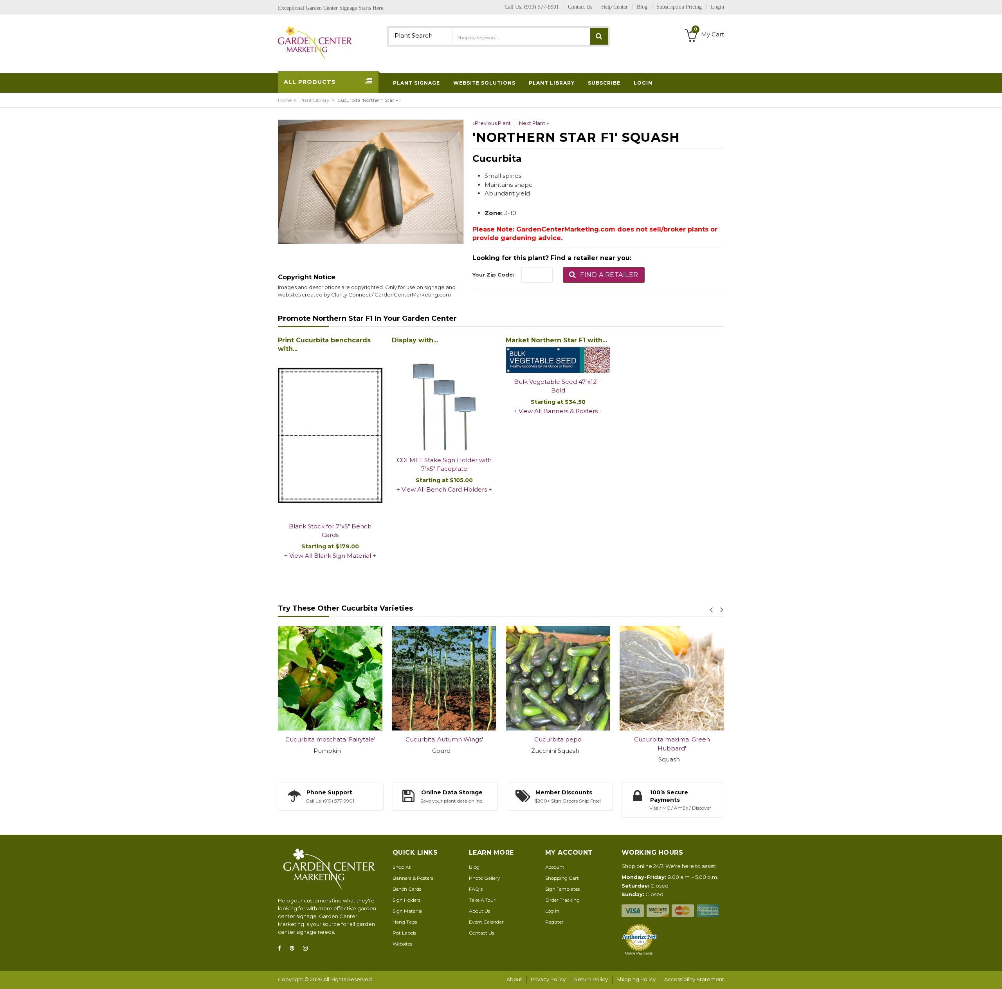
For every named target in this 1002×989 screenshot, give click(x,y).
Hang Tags (405, 922)
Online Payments (639, 953)
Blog (474, 867)
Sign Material (407, 911)
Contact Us (481, 933)
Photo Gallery (484, 878)
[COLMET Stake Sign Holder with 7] (444, 399)
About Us (479, 911)
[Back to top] (994, 975)
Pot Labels (404, 933)
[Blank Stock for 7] (330, 436)
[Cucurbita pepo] (444, 678)
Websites (402, 944)
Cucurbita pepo (444, 739)
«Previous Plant (491, 123)
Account (554, 867)
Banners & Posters (413, 878)
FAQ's (476, 889)
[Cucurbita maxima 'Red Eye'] (672, 678)
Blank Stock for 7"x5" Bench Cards (330, 531)
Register (554, 922)
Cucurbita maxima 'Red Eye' (672, 739)
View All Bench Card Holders (444, 489)
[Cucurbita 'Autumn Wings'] (330, 678)
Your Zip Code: (493, 274)
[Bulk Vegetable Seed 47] (558, 360)
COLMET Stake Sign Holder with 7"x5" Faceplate (444, 464)
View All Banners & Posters (558, 411)
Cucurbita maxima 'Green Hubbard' (558, 744)
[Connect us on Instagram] (307, 948)
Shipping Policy (636, 979)
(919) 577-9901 (541, 7)
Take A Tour (482, 900)
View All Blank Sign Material (330, 555)
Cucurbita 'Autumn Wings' (330, 739)
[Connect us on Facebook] (282, 948)
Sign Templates (562, 889)
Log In (552, 911)
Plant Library (314, 100)
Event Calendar (486, 922)
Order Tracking (562, 900)
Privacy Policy (548, 979)
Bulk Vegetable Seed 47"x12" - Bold (558, 386)
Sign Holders (406, 900)
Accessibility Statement (694, 979)
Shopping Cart (562, 878)
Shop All (402, 867)
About (514, 979)
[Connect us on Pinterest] (294, 948)
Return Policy (591, 979)
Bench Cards (407, 889)
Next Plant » (534, 123)
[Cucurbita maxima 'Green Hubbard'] (558, 678)
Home (285, 100)
